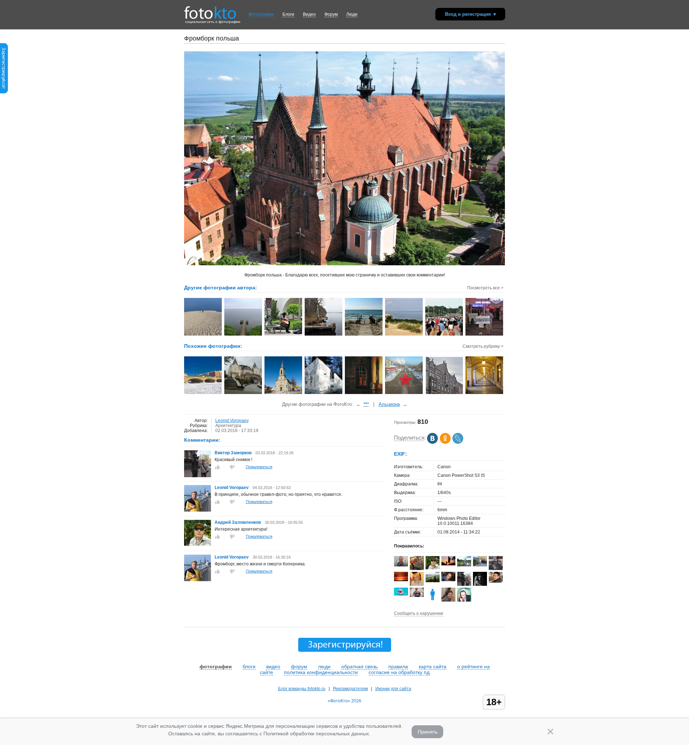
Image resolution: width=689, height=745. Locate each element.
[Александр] (496, 568)
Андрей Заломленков (238, 522)
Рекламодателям (350, 688)
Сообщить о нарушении (418, 613)
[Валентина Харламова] (448, 600)
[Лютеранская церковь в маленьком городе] (283, 393)
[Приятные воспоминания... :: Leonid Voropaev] (364, 334)
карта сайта (432, 666)
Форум (331, 14)
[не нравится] (232, 467)
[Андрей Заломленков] (197, 544)
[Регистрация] (4, 92)
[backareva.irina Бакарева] (464, 565)
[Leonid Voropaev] (197, 510)
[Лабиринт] (324, 393)
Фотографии (261, 14)
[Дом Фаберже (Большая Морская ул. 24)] (444, 393)
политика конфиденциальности (321, 672)
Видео (309, 14)
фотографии (216, 666)
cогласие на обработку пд (399, 672)
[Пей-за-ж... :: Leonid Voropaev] (243, 334)
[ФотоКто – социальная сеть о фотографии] (210, 10)
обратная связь (359, 666)
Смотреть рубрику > (483, 346)
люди (324, 666)
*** (366, 404)
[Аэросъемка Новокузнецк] (404, 393)
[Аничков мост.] (203, 393)
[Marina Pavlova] (417, 584)
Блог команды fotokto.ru (301, 688)
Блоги (288, 14)
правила (398, 666)
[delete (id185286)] (433, 600)
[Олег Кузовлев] (401, 594)
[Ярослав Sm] (448, 563)
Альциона (389, 404)
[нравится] (217, 467)
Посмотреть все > (485, 287)
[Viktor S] (417, 595)
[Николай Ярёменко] (480, 565)
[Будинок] (243, 393)
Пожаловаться (259, 467)
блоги (249, 666)
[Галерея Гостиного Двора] (484, 393)
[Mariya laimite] (401, 579)
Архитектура (228, 425)
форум (299, 666)
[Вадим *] (401, 565)
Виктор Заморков (233, 452)
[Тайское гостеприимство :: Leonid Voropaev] (484, 334)
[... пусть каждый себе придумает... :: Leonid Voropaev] (203, 334)
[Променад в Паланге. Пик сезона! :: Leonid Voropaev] (444, 334)
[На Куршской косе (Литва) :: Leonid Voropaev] (404, 334)
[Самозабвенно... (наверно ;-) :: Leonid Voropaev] (283, 334)
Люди (351, 14)
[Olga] (448, 579)
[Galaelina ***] (433, 580)
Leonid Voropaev (232, 420)
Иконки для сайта (393, 688)
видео (273, 666)
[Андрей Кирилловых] (496, 581)
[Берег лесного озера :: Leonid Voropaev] (324, 334)
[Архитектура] (364, 393)
